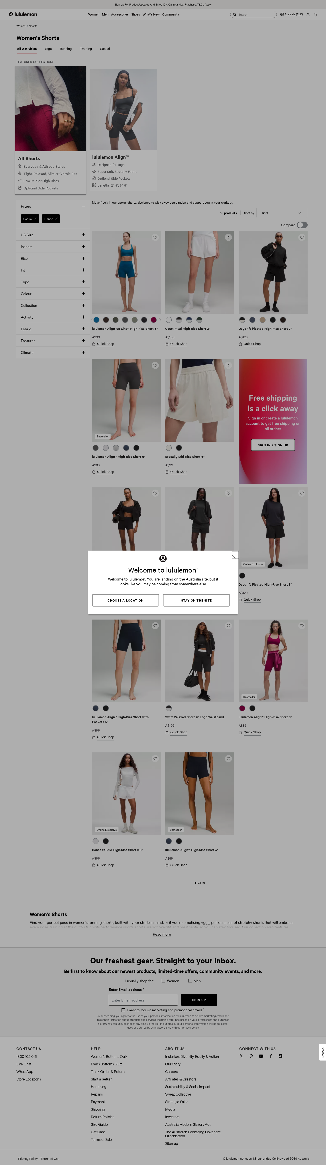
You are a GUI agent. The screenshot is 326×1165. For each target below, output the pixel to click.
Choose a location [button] (125, 600)
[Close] (235, 555)
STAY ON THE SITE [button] (196, 600)
